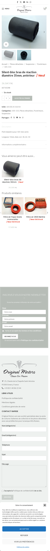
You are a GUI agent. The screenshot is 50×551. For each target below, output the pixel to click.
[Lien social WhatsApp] (30, 2)
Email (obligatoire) (9, 435)
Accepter (24, 529)
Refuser (24, 535)
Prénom (5, 315)
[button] (45, 505)
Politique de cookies (23, 547)
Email (4, 322)
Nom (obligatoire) (8, 426)
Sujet (4, 454)
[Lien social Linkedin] (27, 2)
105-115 (7, 67)
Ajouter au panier (22, 98)
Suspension (30, 64)
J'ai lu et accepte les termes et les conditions (23, 331)
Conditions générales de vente (13, 406)
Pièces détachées (16, 64)
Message (5, 464)
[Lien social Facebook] (17, 2)
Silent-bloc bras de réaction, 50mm (12, 180)
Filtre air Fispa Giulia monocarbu (12, 219)
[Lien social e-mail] (24, 2)
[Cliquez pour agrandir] (6, 44)
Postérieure (41, 64)
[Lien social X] (20, 2)
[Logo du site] (24, 8)
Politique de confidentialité (32, 340)
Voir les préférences (24, 542)
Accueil (4, 64)
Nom (4, 308)
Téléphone (6, 445)
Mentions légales (8, 402)
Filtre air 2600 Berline (35, 218)
